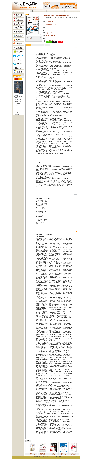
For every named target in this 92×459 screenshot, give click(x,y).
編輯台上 (67, 11)
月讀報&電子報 (36, 11)
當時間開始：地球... (18, 114)
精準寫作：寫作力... (18, 97)
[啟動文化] (18, 41)
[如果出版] (18, 16)
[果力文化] (18, 53)
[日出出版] (18, 45)
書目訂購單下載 (61, 11)
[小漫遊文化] (18, 72)
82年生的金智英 (17, 103)
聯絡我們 (77, 11)
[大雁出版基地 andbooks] (27, 8)
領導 (47, 40)
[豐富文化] (18, 65)
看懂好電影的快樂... (18, 112)
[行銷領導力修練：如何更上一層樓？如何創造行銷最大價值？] (40, 35)
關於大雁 (72, 11)
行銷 (50, 40)
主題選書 (49, 11)
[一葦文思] (18, 68)
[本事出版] (18, 61)
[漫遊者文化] (18, 24)
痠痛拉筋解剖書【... (18, 105)
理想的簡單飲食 (17, 110)
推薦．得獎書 (43, 11)
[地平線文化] (18, 57)
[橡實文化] (18, 20)
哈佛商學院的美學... (18, 99)
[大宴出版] (18, 49)
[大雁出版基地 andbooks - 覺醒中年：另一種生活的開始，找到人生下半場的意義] (60, 8)
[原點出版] (18, 28)
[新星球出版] (18, 37)
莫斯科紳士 (17, 95)
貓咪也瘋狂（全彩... (18, 101)
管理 (52, 40)
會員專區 (54, 11)
